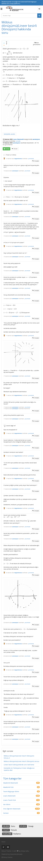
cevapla (36, 161)
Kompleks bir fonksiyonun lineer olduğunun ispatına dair (19, 769)
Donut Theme (6, 851)
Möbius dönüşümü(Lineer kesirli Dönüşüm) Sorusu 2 (19, 757)
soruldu (18, 141)
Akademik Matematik (10, 783)
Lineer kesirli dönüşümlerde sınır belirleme (19, 765)
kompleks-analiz (9, 134)
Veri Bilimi (6, 804)
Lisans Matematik (18, 139)
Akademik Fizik (8, 787)
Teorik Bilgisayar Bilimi (11, 791)
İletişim (3, 841)
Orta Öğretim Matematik (11, 809)
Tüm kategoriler (12, 778)
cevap (7, 149)
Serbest (6, 813)
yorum (15, 149)
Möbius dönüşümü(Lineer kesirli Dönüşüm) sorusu (21, 761)
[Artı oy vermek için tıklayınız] (4, 43)
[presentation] (22, 49)
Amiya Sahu (25, 851)
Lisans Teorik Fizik (9, 800)
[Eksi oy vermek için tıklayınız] (4, 45)
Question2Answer (16, 854)
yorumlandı (31, 158)
